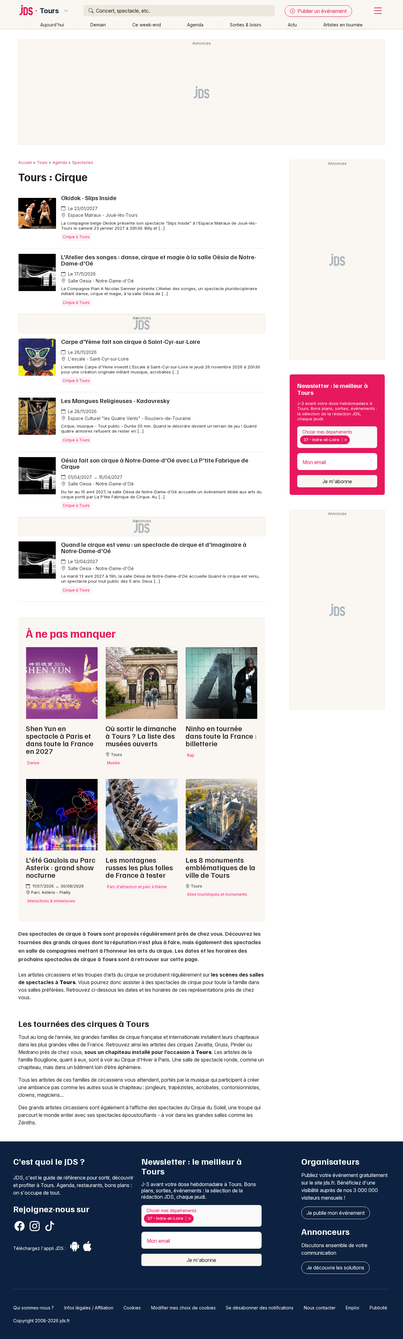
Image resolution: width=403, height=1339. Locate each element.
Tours (49, 10)
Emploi (352, 1307)
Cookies (132, 1307)
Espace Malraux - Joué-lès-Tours (102, 215)
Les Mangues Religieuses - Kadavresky (115, 400)
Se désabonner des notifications (259, 1307)
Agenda (195, 24)
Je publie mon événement (336, 1213)
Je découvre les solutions (335, 1267)
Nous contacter (320, 1307)
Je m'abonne (337, 481)
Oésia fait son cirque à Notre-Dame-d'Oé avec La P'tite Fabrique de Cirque (154, 463)
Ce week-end (146, 24)
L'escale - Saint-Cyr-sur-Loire (98, 358)
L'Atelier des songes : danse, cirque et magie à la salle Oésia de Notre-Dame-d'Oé (158, 260)
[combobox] (337, 437)
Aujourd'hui (52, 24)
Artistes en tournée (343, 24)
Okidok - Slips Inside (88, 197)
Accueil (25, 162)
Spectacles (82, 162)
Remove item (345, 440)
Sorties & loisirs (245, 24)
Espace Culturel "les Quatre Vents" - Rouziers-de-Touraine (129, 418)
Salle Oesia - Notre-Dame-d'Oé (100, 280)
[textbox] (352, 440)
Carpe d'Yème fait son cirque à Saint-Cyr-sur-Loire (130, 341)
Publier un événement (321, 11)
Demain (98, 24)
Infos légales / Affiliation (88, 1307)
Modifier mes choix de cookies (183, 1307)
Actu (292, 24)
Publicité (378, 1307)
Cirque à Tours (76, 236)
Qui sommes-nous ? (33, 1307)
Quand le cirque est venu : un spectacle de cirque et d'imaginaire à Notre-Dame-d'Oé (154, 547)
